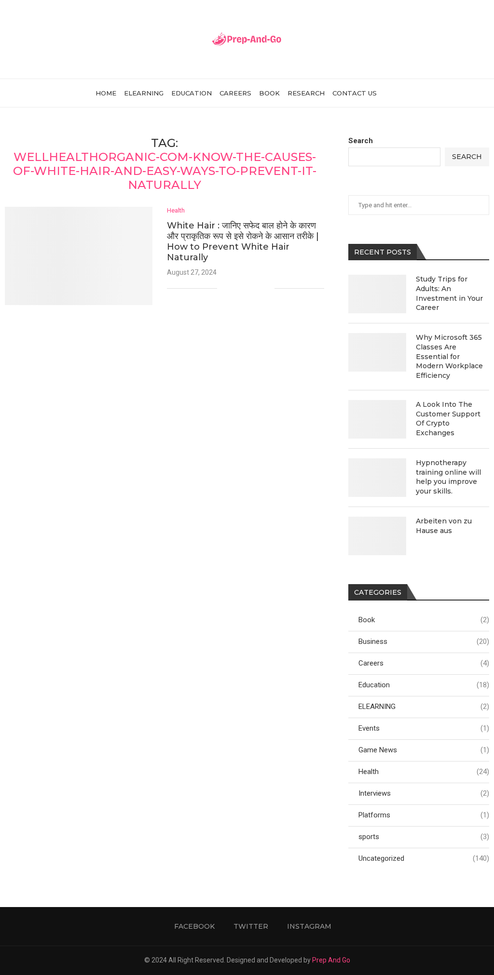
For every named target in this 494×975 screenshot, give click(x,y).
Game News (423, 750)
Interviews (423, 793)
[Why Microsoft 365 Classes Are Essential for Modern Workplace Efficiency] (377, 352)
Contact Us (354, 93)
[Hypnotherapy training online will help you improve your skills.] (377, 477)
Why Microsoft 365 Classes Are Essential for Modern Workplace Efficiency (449, 356)
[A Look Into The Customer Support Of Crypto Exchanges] (377, 419)
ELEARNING (144, 93)
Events (423, 728)
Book (269, 93)
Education (191, 93)
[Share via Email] (267, 288)
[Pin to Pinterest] (257, 288)
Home (106, 93)
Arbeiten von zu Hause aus (444, 526)
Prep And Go (331, 960)
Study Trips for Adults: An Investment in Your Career (449, 293)
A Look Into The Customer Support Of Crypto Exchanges (448, 418)
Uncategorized (423, 858)
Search (360, 140)
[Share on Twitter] (246, 288)
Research (306, 93)
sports (423, 836)
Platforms (423, 815)
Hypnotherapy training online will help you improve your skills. (448, 476)
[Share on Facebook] (236, 288)
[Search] (394, 93)
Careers (235, 93)
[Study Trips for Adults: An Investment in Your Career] (377, 294)
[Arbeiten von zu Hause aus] (377, 536)
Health (423, 771)
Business (423, 641)
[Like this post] (224, 288)
